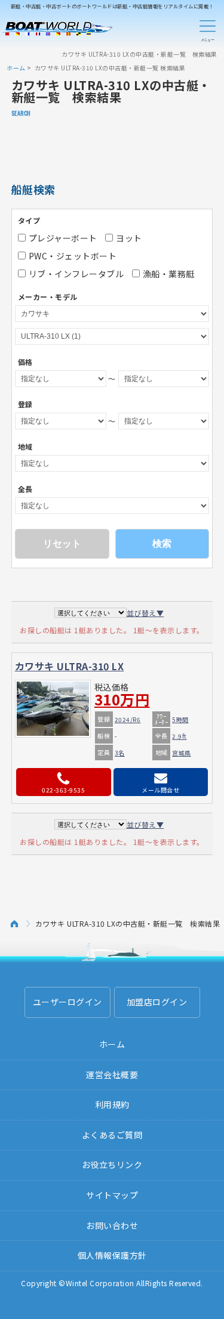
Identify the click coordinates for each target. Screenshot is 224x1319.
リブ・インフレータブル (76, 274)
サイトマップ (112, 1195)
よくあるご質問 (112, 1135)
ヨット (129, 238)
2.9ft (179, 736)
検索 (161, 543)
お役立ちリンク (112, 1165)
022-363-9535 (63, 789)
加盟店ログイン (157, 1002)
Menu (207, 28)
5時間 (180, 719)
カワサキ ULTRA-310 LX (69, 666)
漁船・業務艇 (169, 274)
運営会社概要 (112, 1074)
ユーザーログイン (67, 1002)
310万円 (122, 699)
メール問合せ (160, 789)
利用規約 (112, 1104)
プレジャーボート (63, 238)
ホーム (16, 67)
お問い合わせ (112, 1225)
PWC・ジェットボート (73, 256)
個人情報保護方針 (112, 1255)
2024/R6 (128, 719)
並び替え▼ (145, 613)
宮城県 (181, 752)
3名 (120, 752)
